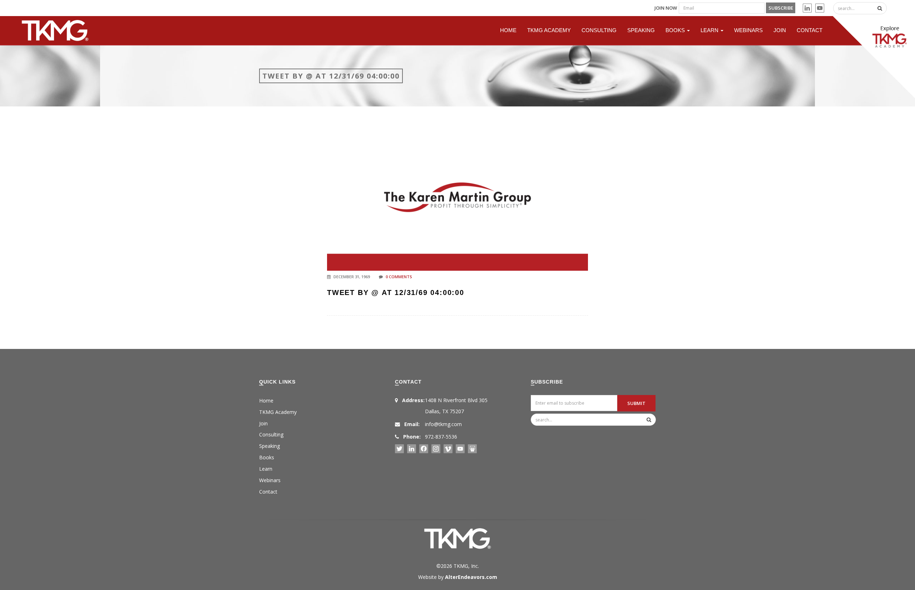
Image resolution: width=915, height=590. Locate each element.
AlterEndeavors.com (471, 577)
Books (676, 30)
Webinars (748, 30)
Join (779, 30)
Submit (636, 403)
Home (508, 30)
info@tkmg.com (443, 424)
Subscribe (780, 8)
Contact (809, 30)
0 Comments (399, 276)
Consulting (599, 30)
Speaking (641, 30)
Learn (710, 30)
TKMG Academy (549, 30)
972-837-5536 (441, 436)
